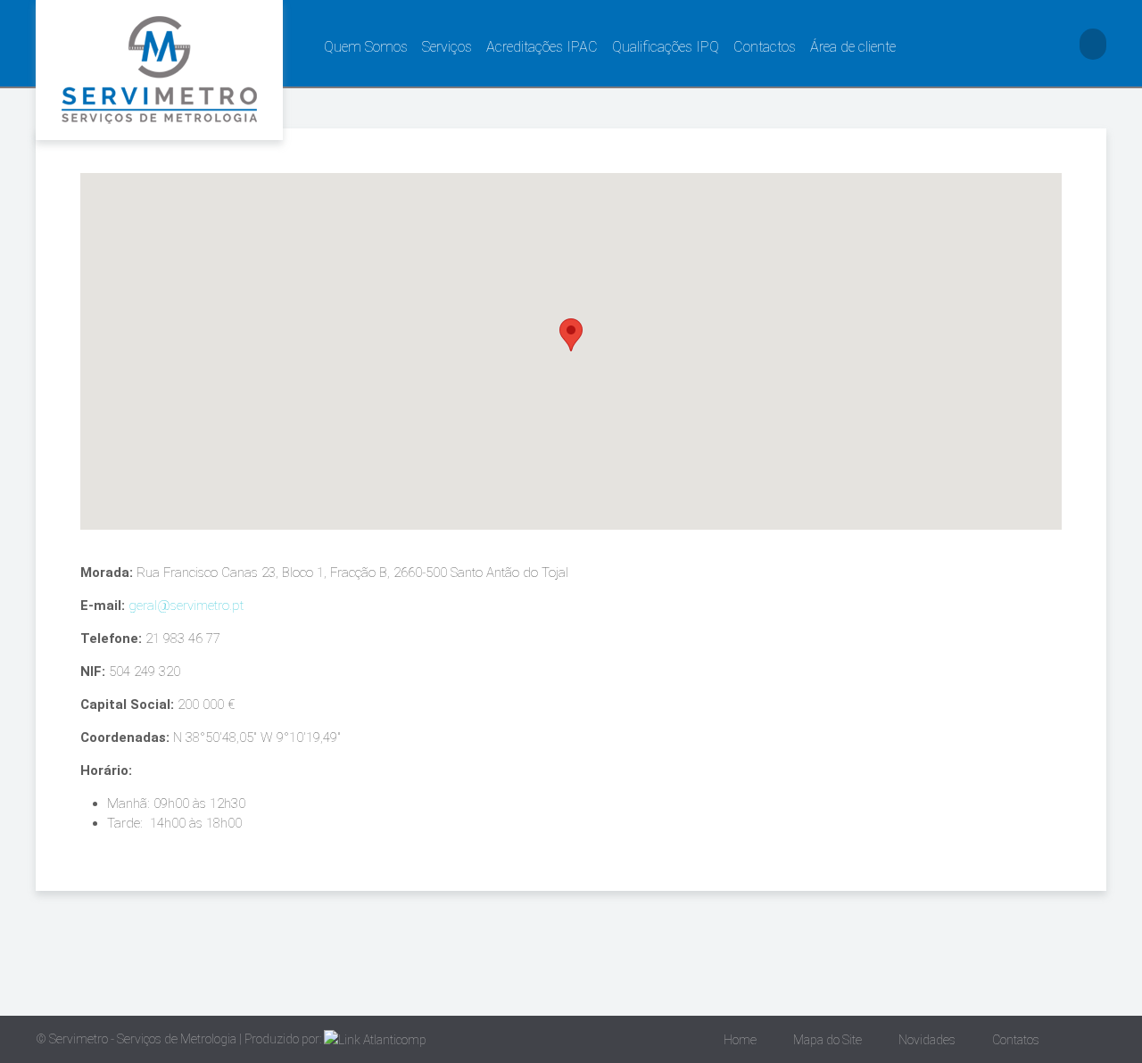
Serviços (447, 46)
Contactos (764, 46)
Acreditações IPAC (542, 46)
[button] (571, 334)
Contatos (1015, 1040)
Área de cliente (853, 46)
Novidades (927, 1040)
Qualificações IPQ (665, 46)
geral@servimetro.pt (186, 605)
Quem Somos (366, 46)
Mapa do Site (827, 1040)
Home (740, 1040)
